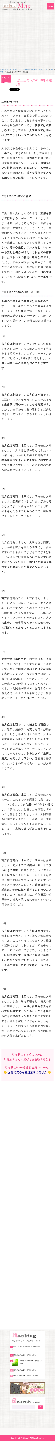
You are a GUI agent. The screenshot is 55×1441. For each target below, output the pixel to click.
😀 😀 (27, 1072)
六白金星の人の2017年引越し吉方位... (25, 1375)
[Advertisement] (27, 39)
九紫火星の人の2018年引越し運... (24, 1370)
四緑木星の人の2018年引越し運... (24, 1355)
